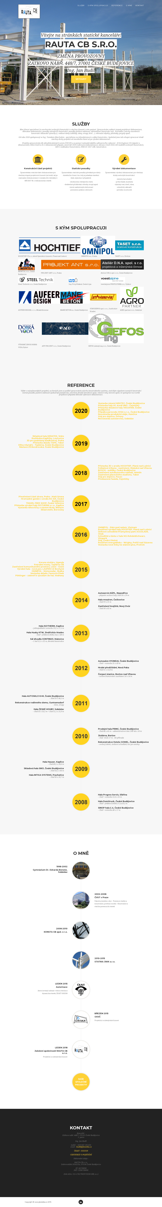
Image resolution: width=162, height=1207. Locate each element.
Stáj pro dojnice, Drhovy (110, 416)
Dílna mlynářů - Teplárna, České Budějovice (41, 445)
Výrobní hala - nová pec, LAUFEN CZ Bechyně (40, 569)
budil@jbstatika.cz (84, 1147)
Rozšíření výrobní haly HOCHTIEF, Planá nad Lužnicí (125, 529)
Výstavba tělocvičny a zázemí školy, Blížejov (41, 507)
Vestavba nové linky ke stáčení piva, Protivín (121, 545)
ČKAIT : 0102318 (81, 1151)
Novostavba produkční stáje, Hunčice (117, 414)
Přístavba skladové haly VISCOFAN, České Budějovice (120, 409)
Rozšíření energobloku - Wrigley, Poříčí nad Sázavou (125, 542)
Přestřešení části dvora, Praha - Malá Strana (41, 496)
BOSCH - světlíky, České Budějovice (117, 470)
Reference (117, 6)
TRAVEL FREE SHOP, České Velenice (45, 503)
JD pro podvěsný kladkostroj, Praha (45, 440)
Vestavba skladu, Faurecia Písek (47, 573)
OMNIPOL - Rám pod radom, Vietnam (117, 527)
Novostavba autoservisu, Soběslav (116, 418)
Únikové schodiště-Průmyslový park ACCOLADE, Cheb (123, 532)
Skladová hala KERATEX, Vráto (48, 436)
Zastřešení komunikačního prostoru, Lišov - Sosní (38, 567)
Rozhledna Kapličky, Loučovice (48, 438)
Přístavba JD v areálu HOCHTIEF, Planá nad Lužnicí (124, 466)
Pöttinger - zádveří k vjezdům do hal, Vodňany (39, 575)
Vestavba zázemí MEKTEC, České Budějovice (121, 403)
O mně (129, 6)
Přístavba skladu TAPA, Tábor (48, 443)
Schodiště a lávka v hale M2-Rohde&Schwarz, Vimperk (121, 537)
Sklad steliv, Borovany (52, 510)
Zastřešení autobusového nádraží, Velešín (120, 472)
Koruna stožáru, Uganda (51, 562)
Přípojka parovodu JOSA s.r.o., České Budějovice (124, 412)
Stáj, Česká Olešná (107, 540)
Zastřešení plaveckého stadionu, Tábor (118, 475)
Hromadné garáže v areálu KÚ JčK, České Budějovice (42, 500)
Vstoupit (81, 79)
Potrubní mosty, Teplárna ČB (49, 564)
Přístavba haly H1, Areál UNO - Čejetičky (118, 405)
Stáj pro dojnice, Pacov (110, 477)
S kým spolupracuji (98, 6)
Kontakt (139, 6)
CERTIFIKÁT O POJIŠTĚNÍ (81, 1155)
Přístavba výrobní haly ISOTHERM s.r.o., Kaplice (39, 505)
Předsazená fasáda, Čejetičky (113, 479)
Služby (81, 6)
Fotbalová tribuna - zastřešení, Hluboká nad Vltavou (125, 468)
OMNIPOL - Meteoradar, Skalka (48, 571)
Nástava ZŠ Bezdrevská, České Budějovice (41, 447)
